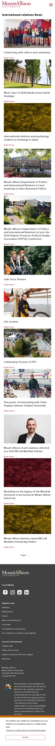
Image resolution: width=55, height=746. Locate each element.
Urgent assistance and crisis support (17, 655)
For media (6, 625)
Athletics (6, 608)
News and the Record (11, 620)
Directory (6, 659)
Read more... (9, 58)
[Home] (17, 5)
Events (5, 616)
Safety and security (10, 650)
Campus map (7, 646)
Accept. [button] (26, 737)
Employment (7, 612)
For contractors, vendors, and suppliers (19, 633)
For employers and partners (14, 629)
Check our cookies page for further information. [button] (26, 731)
